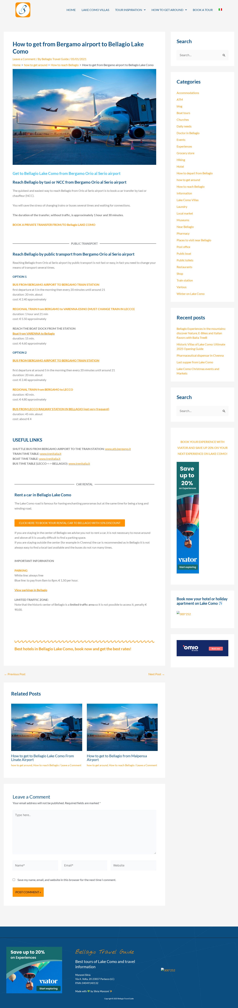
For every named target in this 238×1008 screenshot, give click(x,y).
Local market (185, 213)
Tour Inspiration (128, 10)
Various (181, 287)
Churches (183, 119)
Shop (180, 273)
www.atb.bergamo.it (118, 449)
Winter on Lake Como (191, 293)
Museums (183, 220)
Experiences (184, 146)
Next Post (156, 674)
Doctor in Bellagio (188, 133)
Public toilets (185, 260)
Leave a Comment (24, 59)
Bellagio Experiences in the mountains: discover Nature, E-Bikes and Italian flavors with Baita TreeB (201, 333)
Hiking (181, 159)
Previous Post (14, 674)
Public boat (184, 253)
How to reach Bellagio (46, 765)
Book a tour (203, 10)
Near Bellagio (185, 226)
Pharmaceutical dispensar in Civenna (200, 355)
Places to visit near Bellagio (194, 240)
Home (71, 10)
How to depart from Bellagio (195, 173)
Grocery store (185, 153)
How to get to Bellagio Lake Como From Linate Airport (42, 758)
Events (181, 139)
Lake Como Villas (95, 10)
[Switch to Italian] (220, 9)
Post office (183, 247)
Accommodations (188, 92)
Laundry (182, 206)
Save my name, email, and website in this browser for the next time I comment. (66, 880)
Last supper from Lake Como (195, 362)
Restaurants (184, 267)
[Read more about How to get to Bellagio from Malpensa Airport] (122, 727)
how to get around (21, 765)
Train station (185, 280)
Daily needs (184, 126)
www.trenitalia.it (50, 453)
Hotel (180, 166)
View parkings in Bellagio (31, 590)
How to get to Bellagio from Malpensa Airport (117, 758)
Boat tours (183, 113)
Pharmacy (183, 233)
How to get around (167, 10)
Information (184, 193)
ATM (180, 99)
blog (179, 106)
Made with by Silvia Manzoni (92, 991)
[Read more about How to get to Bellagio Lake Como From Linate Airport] (46, 727)
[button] (130, 10)
